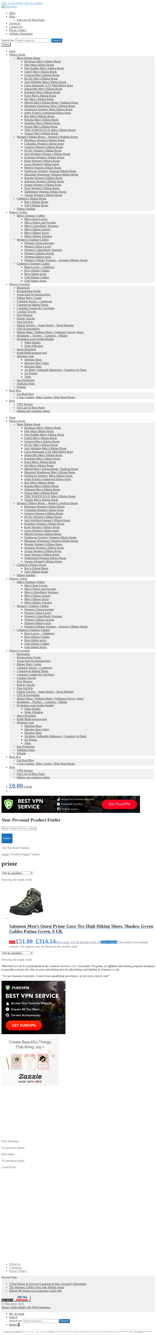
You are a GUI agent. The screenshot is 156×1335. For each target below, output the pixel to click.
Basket (14, 1324)
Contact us (15, 1267)
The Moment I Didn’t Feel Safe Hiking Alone (36, 1287)
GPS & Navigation (28, 328)
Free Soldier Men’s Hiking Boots (44, 68)
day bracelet (139, 1332)
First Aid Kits (25, 322)
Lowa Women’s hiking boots (41, 164)
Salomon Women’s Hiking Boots (44, 181)
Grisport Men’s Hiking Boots (41, 75)
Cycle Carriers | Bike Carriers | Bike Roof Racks (46, 397)
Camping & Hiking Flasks (32, 304)
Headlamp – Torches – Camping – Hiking (42, 335)
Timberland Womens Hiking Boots (45, 191)
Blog (12, 16)
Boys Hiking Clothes (37, 270)
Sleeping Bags (33, 359)
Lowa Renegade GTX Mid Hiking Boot (48, 85)
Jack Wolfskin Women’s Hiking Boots (47, 154)
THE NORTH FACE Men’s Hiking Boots (50, 130)
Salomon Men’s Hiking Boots (42, 123)
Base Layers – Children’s (39, 267)
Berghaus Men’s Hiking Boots (42, 61)
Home (5, 854)
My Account (16, 1313)
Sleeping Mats (32, 366)
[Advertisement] (78, 1113)
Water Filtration (33, 346)
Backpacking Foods (29, 291)
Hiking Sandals (26, 208)
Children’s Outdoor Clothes (33, 263)
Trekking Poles (26, 383)
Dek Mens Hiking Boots (39, 64)
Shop (12, 13)
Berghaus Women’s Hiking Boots (44, 140)
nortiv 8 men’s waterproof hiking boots (47, 112)
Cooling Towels (26, 311)
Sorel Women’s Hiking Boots (42, 188)
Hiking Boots (17, 54)
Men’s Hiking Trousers (38, 236)
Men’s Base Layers (35, 219)
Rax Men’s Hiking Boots (39, 116)
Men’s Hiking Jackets (37, 229)
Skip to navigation (12, 3)
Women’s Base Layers (37, 246)
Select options (108, 942)
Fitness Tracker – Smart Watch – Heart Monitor (45, 325)
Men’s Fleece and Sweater (40, 222)
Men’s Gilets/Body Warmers (41, 226)
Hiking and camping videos (33, 411)
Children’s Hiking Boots (31, 198)
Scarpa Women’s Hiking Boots (42, 184)
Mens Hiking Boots (28, 58)
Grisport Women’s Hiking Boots (43, 147)
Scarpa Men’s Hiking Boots (41, 126)
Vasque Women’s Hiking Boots (43, 195)
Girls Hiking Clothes (36, 277)
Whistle (21, 387)
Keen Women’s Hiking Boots (42, 160)
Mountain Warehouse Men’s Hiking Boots (49, 106)
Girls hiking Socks (35, 280)
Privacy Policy (18, 30)
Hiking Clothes (18, 212)
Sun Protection (25, 380)
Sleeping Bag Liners (36, 363)
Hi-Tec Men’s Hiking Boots (41, 78)
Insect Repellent (26, 349)
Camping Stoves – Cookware (34, 301)
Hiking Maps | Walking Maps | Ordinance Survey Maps (50, 332)
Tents (27, 376)
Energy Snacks (26, 318)
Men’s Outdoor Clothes (31, 215)
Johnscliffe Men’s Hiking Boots (43, 88)
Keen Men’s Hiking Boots (40, 95)
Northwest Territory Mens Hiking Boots (48, 109)
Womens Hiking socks (37, 256)
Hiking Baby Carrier (29, 298)
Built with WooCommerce (35, 1307)
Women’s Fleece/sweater (39, 243)
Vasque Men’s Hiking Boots (41, 133)
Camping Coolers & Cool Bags (35, 308)
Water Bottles (32, 342)
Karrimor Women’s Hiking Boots (44, 157)
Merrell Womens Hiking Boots (42, 167)
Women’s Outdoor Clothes (33, 239)
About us (14, 23)
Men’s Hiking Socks (36, 232)
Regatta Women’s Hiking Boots (43, 178)
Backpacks (23, 287)
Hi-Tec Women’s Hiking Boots (43, 150)
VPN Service (25, 404)
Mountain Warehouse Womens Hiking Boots (51, 174)
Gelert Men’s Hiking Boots (40, 71)
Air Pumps (30, 373)
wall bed (50, 1332)
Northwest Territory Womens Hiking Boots (50, 171)
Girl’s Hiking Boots (36, 205)
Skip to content (33, 3)
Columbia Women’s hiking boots (44, 143)
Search (57, 40)
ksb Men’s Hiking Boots (39, 99)
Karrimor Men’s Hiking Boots (42, 92)
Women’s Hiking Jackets (39, 253)
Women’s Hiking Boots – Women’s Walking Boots (47, 136)
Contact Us (16, 26)
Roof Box (15, 390)
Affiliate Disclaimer (21, 33)
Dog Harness (25, 315)
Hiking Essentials (19, 284)
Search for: (8, 40)
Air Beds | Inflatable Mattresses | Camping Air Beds (55, 369)
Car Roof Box (25, 393)
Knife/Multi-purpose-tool (32, 352)
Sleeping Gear (25, 356)
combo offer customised (12, 1332)
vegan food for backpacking (33, 294)
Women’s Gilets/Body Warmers (43, 250)
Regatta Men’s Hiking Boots (41, 119)
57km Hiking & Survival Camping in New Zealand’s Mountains (47, 1283)
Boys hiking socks (35, 274)
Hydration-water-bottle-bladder (35, 339)
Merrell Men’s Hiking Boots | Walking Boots (51, 102)
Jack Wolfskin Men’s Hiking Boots (45, 82)
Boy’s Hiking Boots (36, 202)
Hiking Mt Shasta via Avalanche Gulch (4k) (35, 1290)
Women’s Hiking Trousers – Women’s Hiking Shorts (56, 260)
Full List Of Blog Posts (31, 20)
